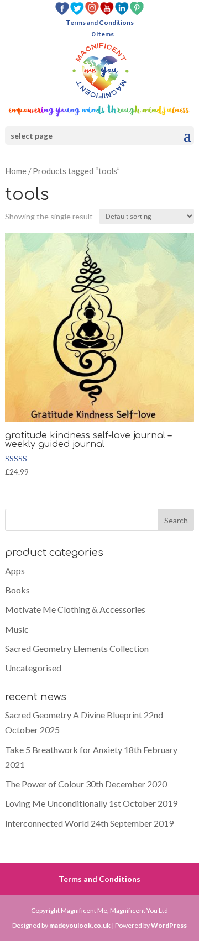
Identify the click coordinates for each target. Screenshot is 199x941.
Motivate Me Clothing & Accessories (75, 609)
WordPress (169, 925)
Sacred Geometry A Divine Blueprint (73, 714)
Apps (15, 570)
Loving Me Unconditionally (56, 803)
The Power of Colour (44, 784)
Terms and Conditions (100, 23)
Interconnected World (47, 823)
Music (17, 629)
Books (17, 590)
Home (16, 171)
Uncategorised (33, 668)
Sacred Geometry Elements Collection (77, 648)
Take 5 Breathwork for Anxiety (63, 749)
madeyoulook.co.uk (80, 925)
